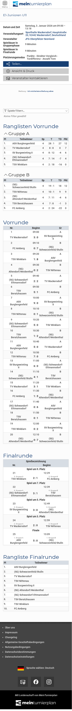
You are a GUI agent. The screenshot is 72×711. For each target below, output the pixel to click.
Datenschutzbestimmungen (20, 651)
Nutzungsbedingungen (17, 647)
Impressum (11, 632)
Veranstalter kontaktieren (27, 78)
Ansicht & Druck (20, 71)
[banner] (32, 4)
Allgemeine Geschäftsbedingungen (24, 642)
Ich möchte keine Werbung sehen (41, 91)
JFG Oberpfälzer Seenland (39, 39)
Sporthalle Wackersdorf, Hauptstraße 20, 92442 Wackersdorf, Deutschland (46, 34)
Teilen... (14, 64)
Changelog (11, 637)
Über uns (10, 627)
